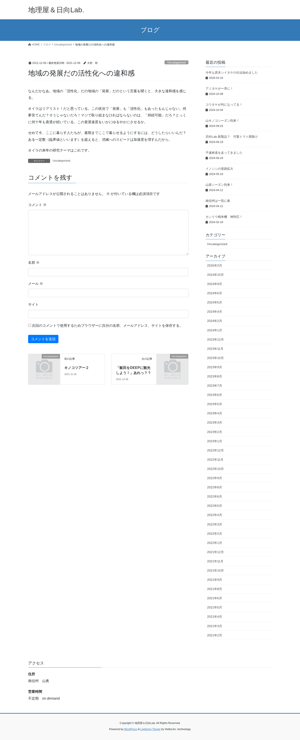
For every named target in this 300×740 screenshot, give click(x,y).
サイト (33, 304)
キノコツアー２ (76, 368)
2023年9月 (214, 367)
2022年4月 (214, 515)
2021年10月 (215, 570)
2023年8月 (214, 376)
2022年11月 (215, 459)
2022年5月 (214, 505)
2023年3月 (214, 422)
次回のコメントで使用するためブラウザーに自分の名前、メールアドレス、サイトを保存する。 (107, 325)
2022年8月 (214, 487)
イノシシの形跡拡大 (219, 168)
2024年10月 (215, 274)
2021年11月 (215, 561)
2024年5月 (214, 302)
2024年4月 (214, 311)
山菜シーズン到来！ (219, 184)
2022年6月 (214, 496)
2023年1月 (214, 441)
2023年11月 (215, 348)
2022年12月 (215, 450)
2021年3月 (214, 626)
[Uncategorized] (44, 363)
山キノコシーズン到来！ (222, 120)
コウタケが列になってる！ (224, 104)
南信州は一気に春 (218, 200)
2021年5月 (214, 607)
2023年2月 (214, 432)
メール (35, 283)
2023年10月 (215, 358)
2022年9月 (214, 478)
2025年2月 (214, 265)
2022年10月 (215, 469)
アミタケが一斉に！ (219, 88)
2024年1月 (214, 330)
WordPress (130, 729)
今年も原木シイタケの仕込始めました (232, 72)
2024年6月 (214, 293)
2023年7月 (214, 385)
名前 (34, 262)
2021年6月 (214, 598)
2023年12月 (215, 339)
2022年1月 (214, 543)
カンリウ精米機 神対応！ (224, 216)
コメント (37, 205)
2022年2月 (214, 533)
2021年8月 (214, 589)
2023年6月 (214, 395)
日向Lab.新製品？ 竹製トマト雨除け (232, 136)
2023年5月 (214, 404)
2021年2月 (214, 635)
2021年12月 (215, 552)
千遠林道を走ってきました (224, 152)
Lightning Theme (150, 729)
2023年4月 (214, 413)
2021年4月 (214, 616)
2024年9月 (214, 284)
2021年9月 (214, 579)
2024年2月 (214, 321)
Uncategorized (176, 62)
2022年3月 (214, 524)
